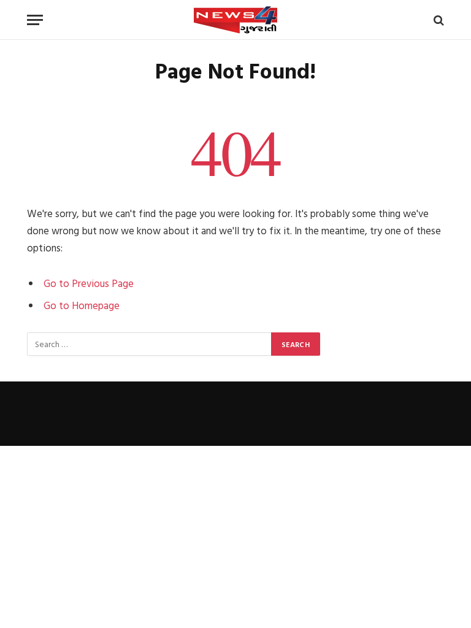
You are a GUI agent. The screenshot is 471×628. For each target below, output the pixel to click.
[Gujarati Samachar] (235, 20)
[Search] (437, 20)
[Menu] (35, 20)
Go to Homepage (82, 305)
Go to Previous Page (89, 283)
